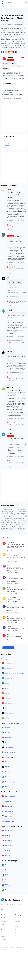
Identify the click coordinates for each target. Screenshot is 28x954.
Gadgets (13, 282)
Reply (16, 550)
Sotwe (7, 683)
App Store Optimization (20, 392)
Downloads (15, 312)
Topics (3, 924)
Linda (8, 634)
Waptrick (8, 732)
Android (16, 241)
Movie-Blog (8, 678)
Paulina (8, 587)
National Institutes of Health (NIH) (15, 673)
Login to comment (8, 647)
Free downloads (7, 66)
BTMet (7, 693)
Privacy (17, 930)
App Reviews (10, 241)
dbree (7, 718)
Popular (3, 918)
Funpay (7, 777)
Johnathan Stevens (11, 597)
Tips (2, 936)
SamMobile (8, 845)
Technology (6, 68)
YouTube (7, 698)
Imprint (17, 921)
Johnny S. (9, 576)
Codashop (8, 727)
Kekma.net (8, 703)
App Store (10, 197)
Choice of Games (10, 752)
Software (9, 285)
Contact (3, 933)
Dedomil (7, 835)
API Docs (3, 939)
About (17, 918)
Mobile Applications (18, 66)
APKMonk (8, 737)
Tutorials (9, 358)
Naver (7, 890)
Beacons (7, 855)
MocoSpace (8, 840)
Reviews (22, 280)
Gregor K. (5, 24)
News (9, 282)
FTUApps (8, 885)
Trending (3, 921)
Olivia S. (9, 616)
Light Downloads (10, 796)
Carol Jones (9, 554)
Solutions (18, 315)
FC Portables (9, 811)
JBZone (7, 688)
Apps (9, 315)
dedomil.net (8, 806)
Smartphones (10, 239)
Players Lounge (9, 782)
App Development (11, 395)
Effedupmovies (9, 713)
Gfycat (7, 787)
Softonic (9, 310)
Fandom (7, 772)
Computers (19, 282)
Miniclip (7, 742)
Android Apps (17, 192)
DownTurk (8, 816)
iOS (20, 241)
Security (24, 315)
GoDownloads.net (10, 821)
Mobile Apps (10, 192)
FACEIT (7, 767)
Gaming (14, 63)
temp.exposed (9, 668)
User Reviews (19, 194)
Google (7, 880)
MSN (6, 708)
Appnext (7, 850)
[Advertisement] (14, 117)
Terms (17, 933)
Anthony (9, 626)
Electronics (16, 280)
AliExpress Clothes (10, 663)
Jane (8, 605)
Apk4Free (8, 801)
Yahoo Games (9, 747)
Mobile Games (7, 63)
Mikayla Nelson (10, 542)
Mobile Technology (12, 356)
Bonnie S (9, 565)
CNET (8, 277)
